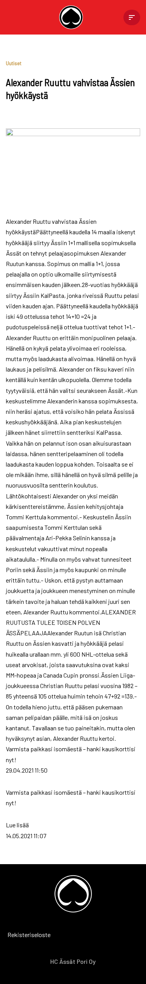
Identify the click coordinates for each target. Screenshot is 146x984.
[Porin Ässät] (73, 17)
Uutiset (13, 63)
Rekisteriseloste (17, 934)
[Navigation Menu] (131, 17)
